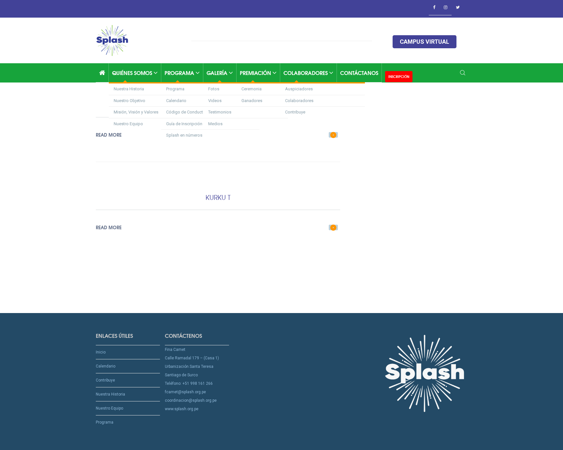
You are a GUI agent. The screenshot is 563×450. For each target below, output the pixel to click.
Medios (215, 123)
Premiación (256, 72)
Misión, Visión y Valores (136, 112)
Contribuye (295, 112)
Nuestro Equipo (128, 123)
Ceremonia (251, 88)
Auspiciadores (299, 88)
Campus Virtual (424, 41)
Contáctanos (359, 72)
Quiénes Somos (132, 72)
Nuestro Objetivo (129, 100)
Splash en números (184, 135)
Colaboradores (306, 72)
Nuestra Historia (129, 88)
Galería (218, 72)
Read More (109, 227)
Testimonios (219, 112)
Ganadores (251, 100)
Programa (180, 72)
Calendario (105, 366)
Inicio (101, 352)
